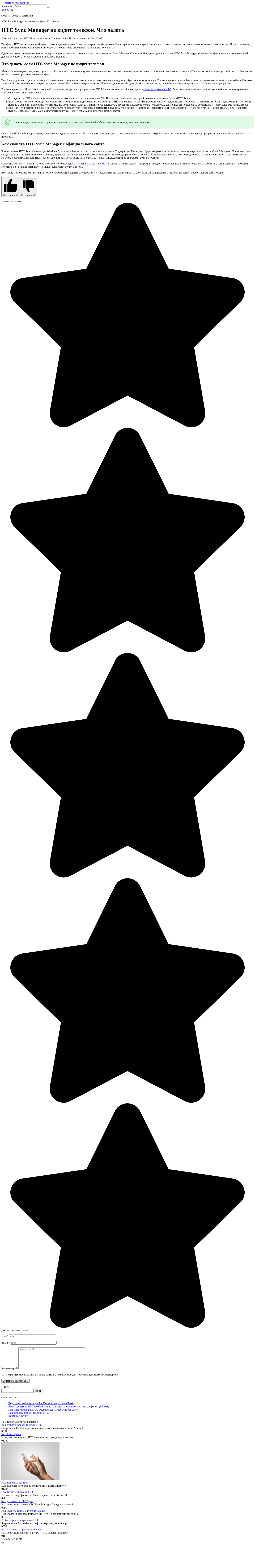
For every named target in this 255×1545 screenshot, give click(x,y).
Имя (4, 1336)
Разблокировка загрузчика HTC (20, 1520)
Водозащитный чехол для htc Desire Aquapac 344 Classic (41, 1403)
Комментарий (9, 1368)
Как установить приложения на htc (22, 1529)
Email (5, 1342)
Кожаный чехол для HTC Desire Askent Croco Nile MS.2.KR (43, 1409)
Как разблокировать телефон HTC (28, 1412)
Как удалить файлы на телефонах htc (23, 1510)
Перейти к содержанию (15, 2)
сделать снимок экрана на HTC (86, 163)
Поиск (5, 1386)
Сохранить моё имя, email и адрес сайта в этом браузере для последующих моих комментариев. (62, 1374)
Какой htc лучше (18, 1415)
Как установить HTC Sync (17, 1501)
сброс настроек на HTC (157, 89)
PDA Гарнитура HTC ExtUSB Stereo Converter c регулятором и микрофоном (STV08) (58, 1406)
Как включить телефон (14, 1482)
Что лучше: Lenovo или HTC (18, 1491)
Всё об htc (7, 9)
